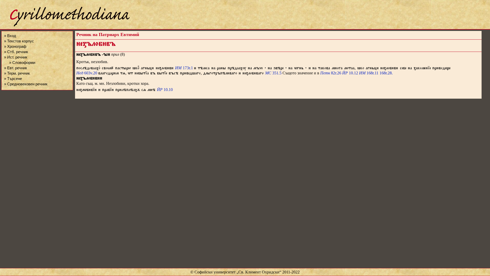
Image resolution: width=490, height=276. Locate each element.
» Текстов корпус (19, 41)
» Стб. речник (16, 52)
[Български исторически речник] (65, 26)
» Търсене (13, 78)
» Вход (10, 35)
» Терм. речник (17, 73)
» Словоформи (22, 62)
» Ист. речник (15, 57)
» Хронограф (15, 46)
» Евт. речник (15, 68)
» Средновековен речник (25, 84)
